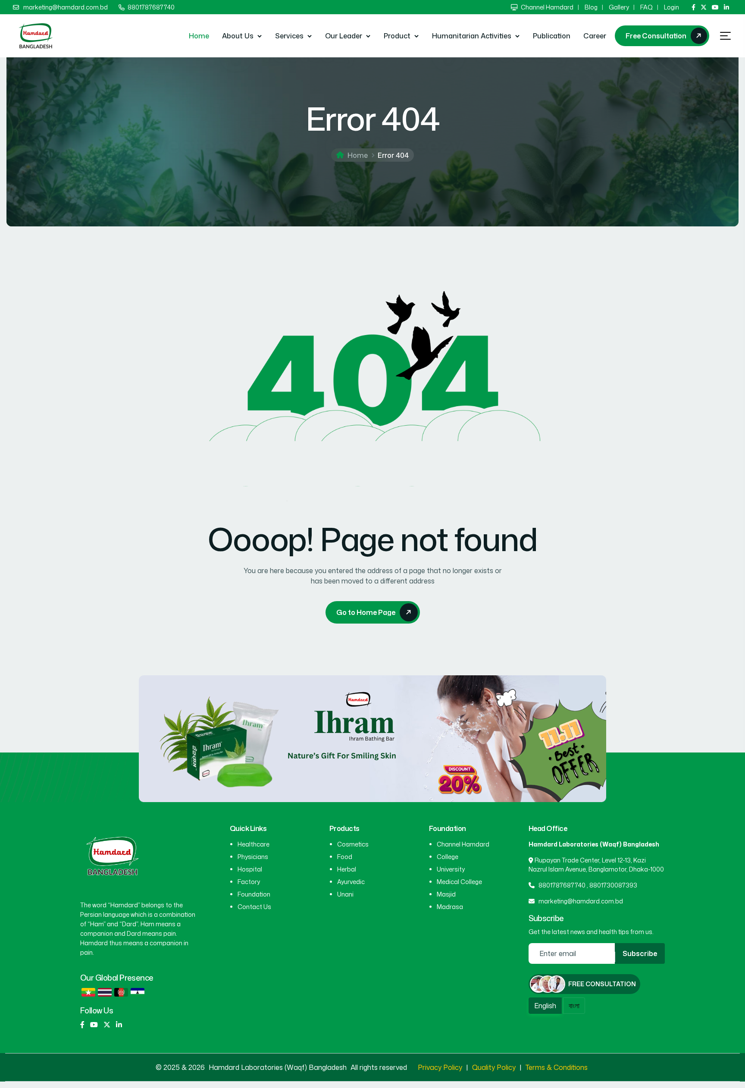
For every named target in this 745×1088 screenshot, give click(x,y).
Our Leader (343, 36)
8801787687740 (151, 7)
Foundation (254, 894)
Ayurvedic (351, 882)
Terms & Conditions (557, 1067)
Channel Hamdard (547, 7)
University (451, 869)
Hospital (250, 869)
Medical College (459, 882)
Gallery (619, 7)
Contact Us (254, 907)
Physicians (253, 857)
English (545, 1005)
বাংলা (574, 1005)
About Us (238, 36)
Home (199, 36)
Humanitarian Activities (471, 36)
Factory (249, 882)
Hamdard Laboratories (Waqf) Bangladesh (278, 1067)
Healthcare (253, 844)
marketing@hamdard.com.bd (65, 7)
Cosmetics (353, 844)
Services (289, 36)
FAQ (646, 7)
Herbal (346, 869)
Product (397, 36)
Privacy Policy (440, 1067)
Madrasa (450, 907)
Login (671, 7)
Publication (551, 36)
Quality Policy (494, 1067)
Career (594, 36)
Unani (345, 894)
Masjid (446, 894)
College (447, 857)
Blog (591, 7)
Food (344, 857)
